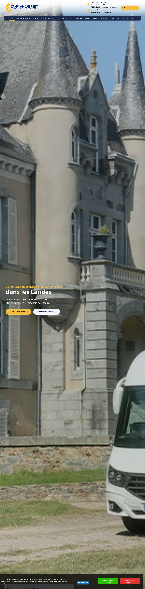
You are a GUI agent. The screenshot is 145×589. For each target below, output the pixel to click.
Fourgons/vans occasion (79, 18)
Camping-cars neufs (24, 18)
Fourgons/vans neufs (60, 18)
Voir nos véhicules (17, 312)
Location (94, 18)
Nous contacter (129, 8)
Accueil (12, 18)
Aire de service (104, 18)
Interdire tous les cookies (129, 581)
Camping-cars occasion (41, 18)
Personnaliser (83, 582)
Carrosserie (116, 18)
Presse (133, 18)
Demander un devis (45, 312)
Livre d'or (125, 18)
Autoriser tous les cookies (108, 581)
